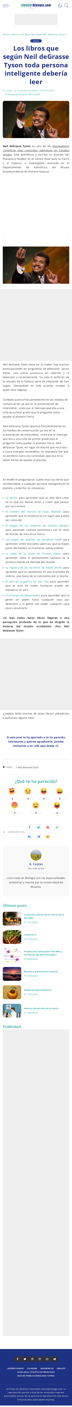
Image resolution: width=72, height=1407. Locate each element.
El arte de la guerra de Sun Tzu (27, 581)
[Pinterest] (48, 827)
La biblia (11, 498)
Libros (15, 34)
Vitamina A (30, 934)
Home (6, 34)
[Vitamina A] (12, 937)
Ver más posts (36, 868)
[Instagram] (39, 1359)
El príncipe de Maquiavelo (23, 595)
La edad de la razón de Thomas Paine (33, 553)
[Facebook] (29, 827)
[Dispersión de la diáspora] (12, 992)
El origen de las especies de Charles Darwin (37, 525)
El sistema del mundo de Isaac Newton (33, 511)
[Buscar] (65, 5)
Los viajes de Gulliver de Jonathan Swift (34, 539)
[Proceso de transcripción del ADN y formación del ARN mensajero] (12, 955)
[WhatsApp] (57, 827)
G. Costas (7, 90)
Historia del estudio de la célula (41, 1008)
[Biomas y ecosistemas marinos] (12, 974)
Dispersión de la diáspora (38, 990)
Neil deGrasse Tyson (28, 767)
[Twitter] (38, 827)
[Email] (48, 836)
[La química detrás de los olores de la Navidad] (12, 919)
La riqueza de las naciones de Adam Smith (33, 567)
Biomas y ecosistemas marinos (41, 971)
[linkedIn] (29, 836)
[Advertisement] (36, 19)
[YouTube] (47, 1359)
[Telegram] (38, 836)
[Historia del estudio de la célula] (12, 1011)
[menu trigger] (7, 5)
